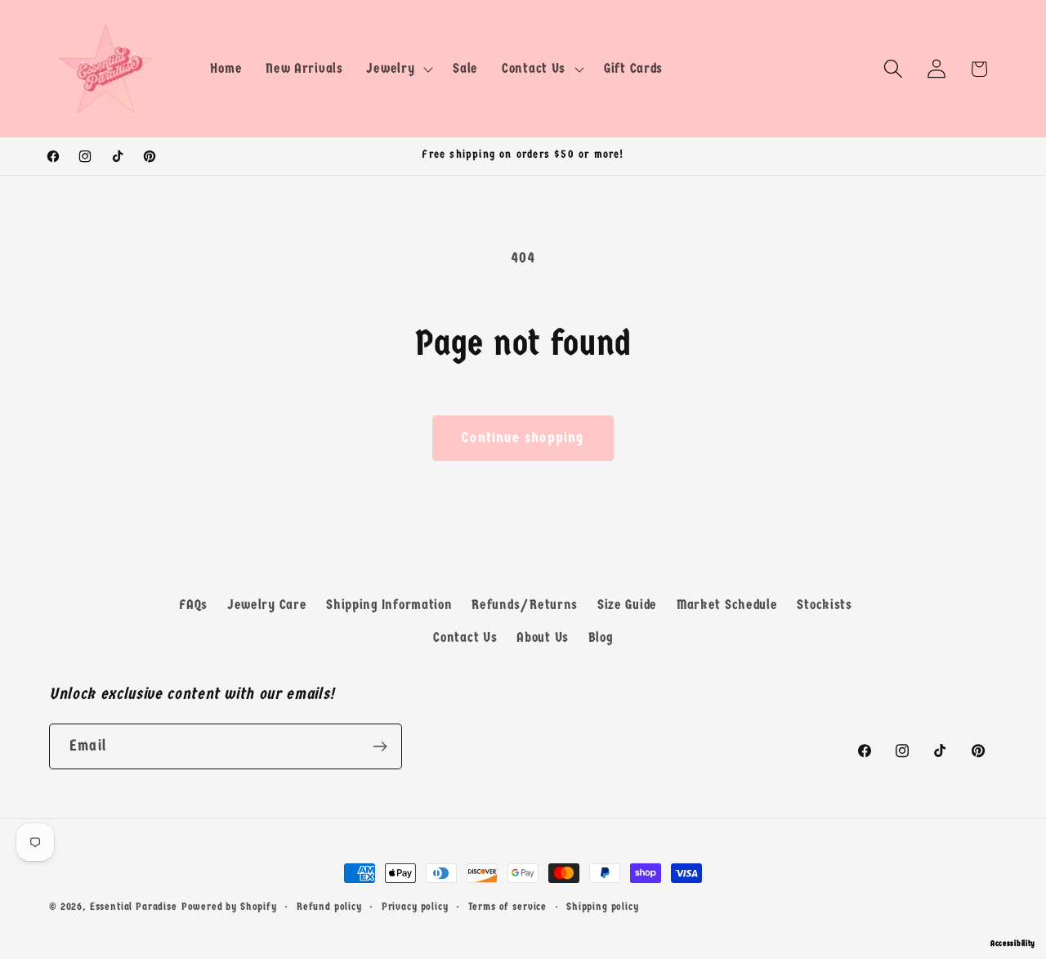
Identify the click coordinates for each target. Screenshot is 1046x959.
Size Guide (627, 604)
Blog (600, 637)
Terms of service (507, 906)
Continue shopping (522, 437)
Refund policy (329, 906)
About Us (542, 637)
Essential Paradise (133, 906)
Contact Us (465, 637)
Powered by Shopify (229, 906)
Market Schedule (727, 604)
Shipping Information (389, 604)
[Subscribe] (379, 746)
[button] (398, 68)
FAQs (193, 604)
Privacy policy (415, 906)
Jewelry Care (267, 604)
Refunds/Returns (525, 604)
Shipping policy (602, 906)
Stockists (824, 604)
